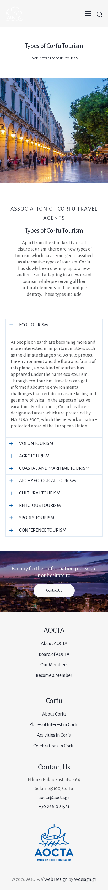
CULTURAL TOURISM (40, 493)
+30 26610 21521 (54, 806)
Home (34, 58)
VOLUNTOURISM (36, 443)
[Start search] (99, 14)
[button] (54, 325)
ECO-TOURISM (33, 324)
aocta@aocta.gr (54, 797)
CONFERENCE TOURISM (42, 530)
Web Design (56, 879)
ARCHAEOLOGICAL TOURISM (47, 480)
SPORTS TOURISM (36, 517)
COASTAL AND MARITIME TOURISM (54, 468)
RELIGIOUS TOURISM (40, 505)
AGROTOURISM (34, 455)
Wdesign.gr (85, 879)
